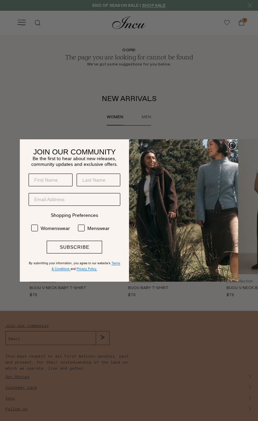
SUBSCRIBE (74, 247)
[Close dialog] (232, 145)
